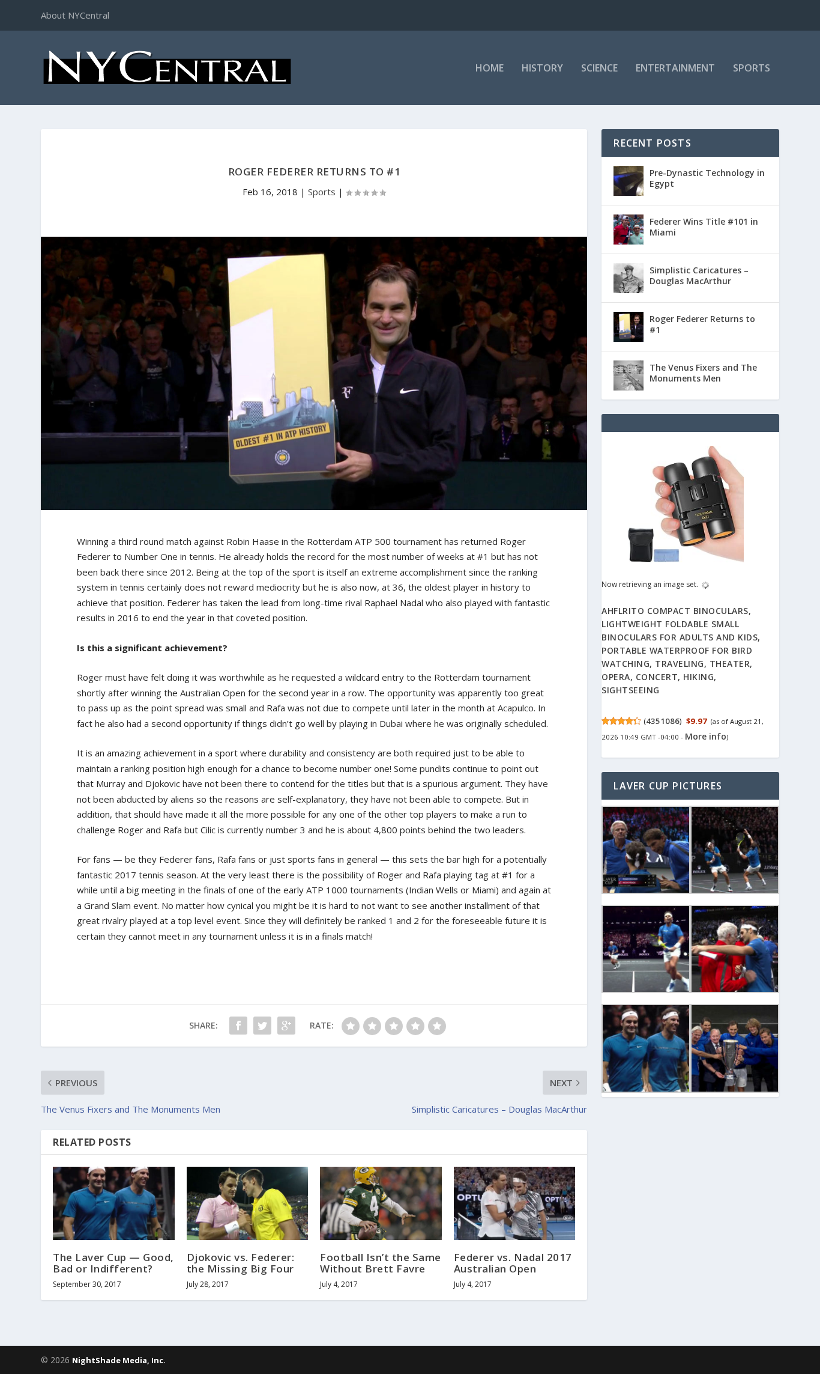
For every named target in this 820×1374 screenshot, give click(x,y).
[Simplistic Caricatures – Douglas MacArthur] (628, 278)
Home (489, 68)
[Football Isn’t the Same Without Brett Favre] (381, 1203)
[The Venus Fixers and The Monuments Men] (628, 375)
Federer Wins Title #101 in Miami (704, 227)
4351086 (663, 721)
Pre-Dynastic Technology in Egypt (707, 178)
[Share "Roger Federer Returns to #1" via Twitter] (262, 1026)
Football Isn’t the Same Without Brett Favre (380, 1262)
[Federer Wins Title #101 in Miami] (628, 229)
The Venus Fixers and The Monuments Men (703, 373)
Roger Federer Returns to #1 (702, 324)
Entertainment (675, 68)
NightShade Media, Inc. (119, 1360)
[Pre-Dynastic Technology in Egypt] (628, 181)
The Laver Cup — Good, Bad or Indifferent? (113, 1262)
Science (599, 68)
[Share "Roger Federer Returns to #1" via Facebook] (238, 1026)
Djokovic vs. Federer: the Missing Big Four (241, 1262)
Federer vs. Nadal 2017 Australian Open (513, 1262)
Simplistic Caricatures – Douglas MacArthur (699, 275)
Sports (751, 68)
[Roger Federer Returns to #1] (628, 327)
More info (705, 736)
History (542, 68)
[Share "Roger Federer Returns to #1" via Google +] (286, 1026)
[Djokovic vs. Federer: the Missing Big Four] (248, 1203)
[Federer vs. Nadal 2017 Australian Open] (515, 1203)
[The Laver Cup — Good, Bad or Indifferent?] (114, 1203)
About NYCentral (75, 15)
